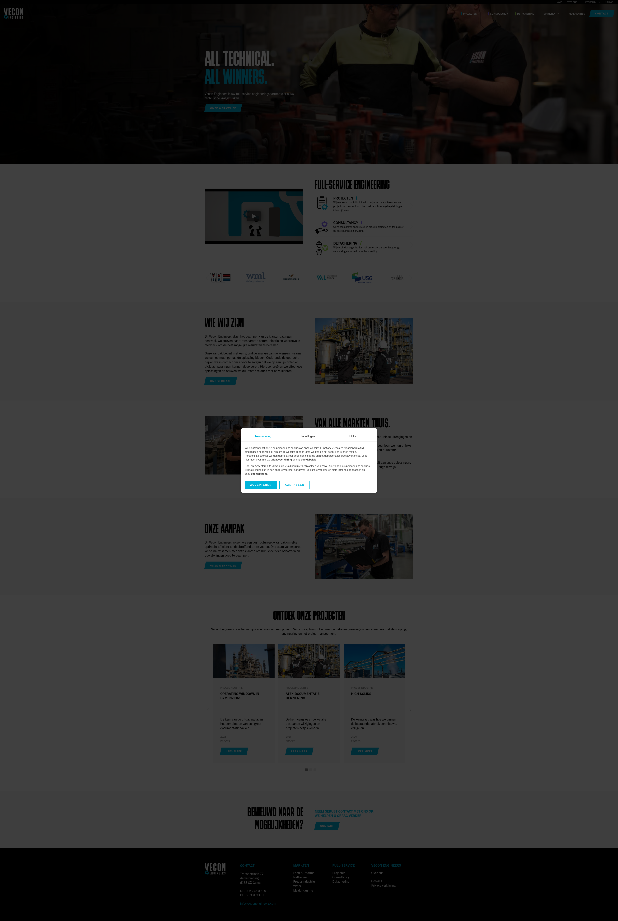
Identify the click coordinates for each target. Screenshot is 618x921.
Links (352, 436)
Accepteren (261, 485)
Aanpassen (294, 485)
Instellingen (308, 436)
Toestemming (263, 436)
